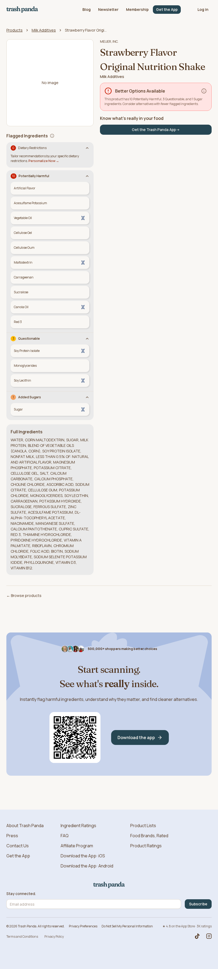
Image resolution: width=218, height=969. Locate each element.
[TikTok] (197, 936)
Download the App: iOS (83, 856)
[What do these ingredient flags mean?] (52, 135)
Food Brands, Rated (149, 836)
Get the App (167, 9)
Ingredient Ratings (78, 825)
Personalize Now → (43, 161)
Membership (137, 9)
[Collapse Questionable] (87, 339)
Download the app (136, 737)
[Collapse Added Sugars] (87, 397)
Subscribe (198, 903)
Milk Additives (44, 30)
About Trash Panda (25, 825)
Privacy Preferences (83, 926)
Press (12, 836)
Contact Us (17, 846)
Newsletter (108, 9)
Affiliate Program (77, 846)
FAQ (65, 836)
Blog (86, 9)
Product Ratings (146, 846)
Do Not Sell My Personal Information (127, 926)
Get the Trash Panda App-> (156, 129)
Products (14, 30)
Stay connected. (21, 894)
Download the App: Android (87, 866)
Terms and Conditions (22, 936)
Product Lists (143, 825)
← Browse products (23, 595)
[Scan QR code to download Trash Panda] (74, 737)
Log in (203, 9)
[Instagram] (209, 936)
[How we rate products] (204, 91)
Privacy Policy (54, 936)
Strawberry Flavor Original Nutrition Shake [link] (86, 30)
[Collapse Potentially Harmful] (87, 176)
